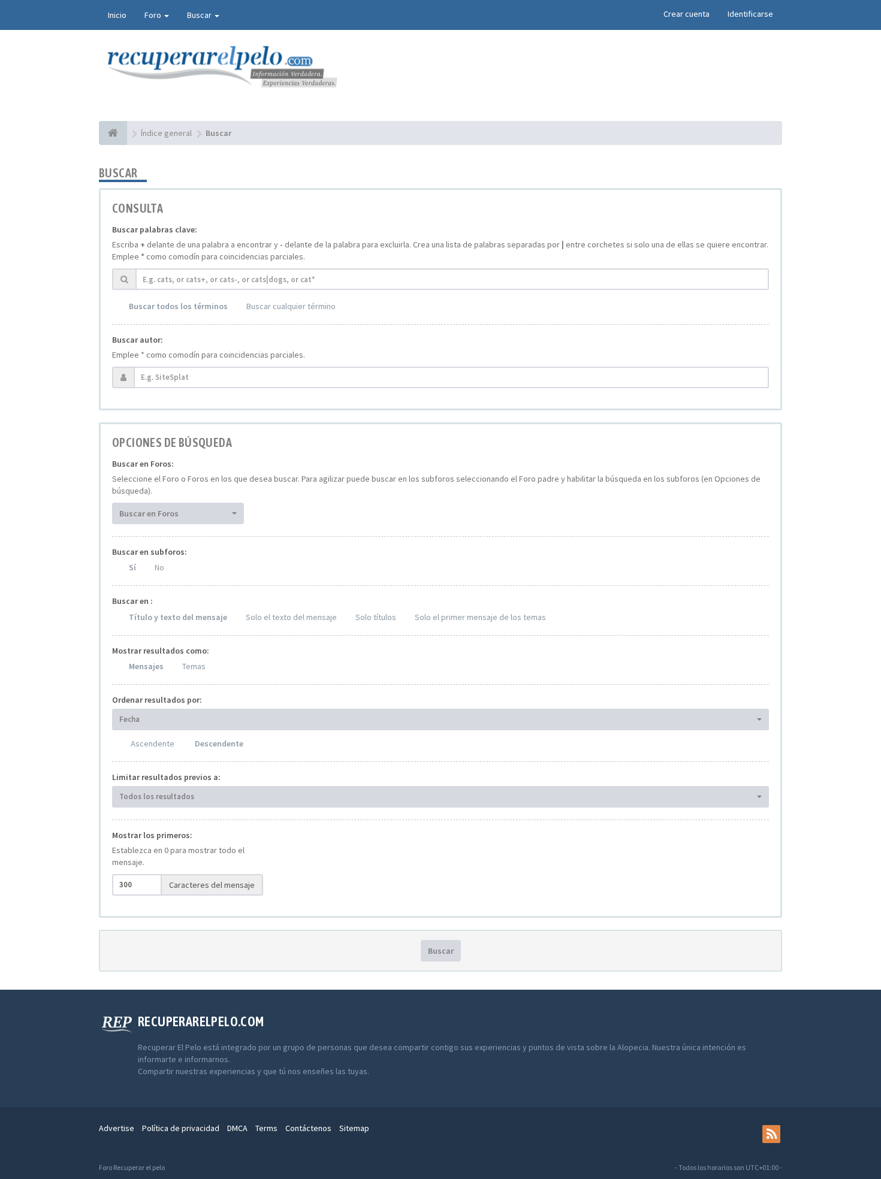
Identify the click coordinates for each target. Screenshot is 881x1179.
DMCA (237, 1128)
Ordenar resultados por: (157, 699)
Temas (194, 666)
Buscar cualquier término (291, 306)
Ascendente (152, 743)
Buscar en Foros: (143, 463)
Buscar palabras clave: (154, 229)
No (159, 567)
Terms (266, 1128)
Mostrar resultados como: (160, 650)
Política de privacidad (180, 1128)
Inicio (117, 15)
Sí (132, 567)
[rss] (771, 1134)
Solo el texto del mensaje (291, 617)
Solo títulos (375, 617)
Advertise (116, 1128)
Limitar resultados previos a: (166, 777)
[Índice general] (113, 133)
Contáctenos (308, 1128)
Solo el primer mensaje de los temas (480, 617)
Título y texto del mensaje (178, 617)
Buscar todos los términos (178, 306)
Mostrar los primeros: (152, 835)
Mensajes (146, 666)
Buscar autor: (137, 339)
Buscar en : (132, 600)
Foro (153, 15)
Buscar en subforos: (149, 551)
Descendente (219, 743)
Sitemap (354, 1128)
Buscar (200, 15)
